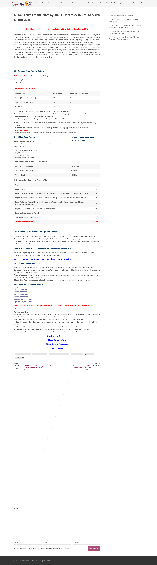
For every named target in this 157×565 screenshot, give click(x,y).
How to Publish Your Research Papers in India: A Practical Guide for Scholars (125, 26)
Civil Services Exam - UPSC (23, 354)
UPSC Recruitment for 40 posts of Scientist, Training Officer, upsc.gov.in (124, 38)
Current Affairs (47, 3)
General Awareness (78, 3)
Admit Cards (133, 3)
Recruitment (92, 3)
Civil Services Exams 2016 (40, 354)
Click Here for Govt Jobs (57, 336)
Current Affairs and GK (25, 561)
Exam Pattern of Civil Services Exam (60, 354)
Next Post (82, 365)
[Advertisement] (23, 62)
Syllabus (122, 3)
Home (36, 3)
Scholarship (104, 3)
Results (113, 3)
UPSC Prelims (20, 357)
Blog (141, 3)
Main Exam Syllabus (78, 354)
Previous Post (39, 365)
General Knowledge (61, 3)
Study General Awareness (57, 344)
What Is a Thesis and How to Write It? (122, 16)
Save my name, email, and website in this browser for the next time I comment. (43, 548)
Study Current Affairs (57, 340)
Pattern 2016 (90, 354)
